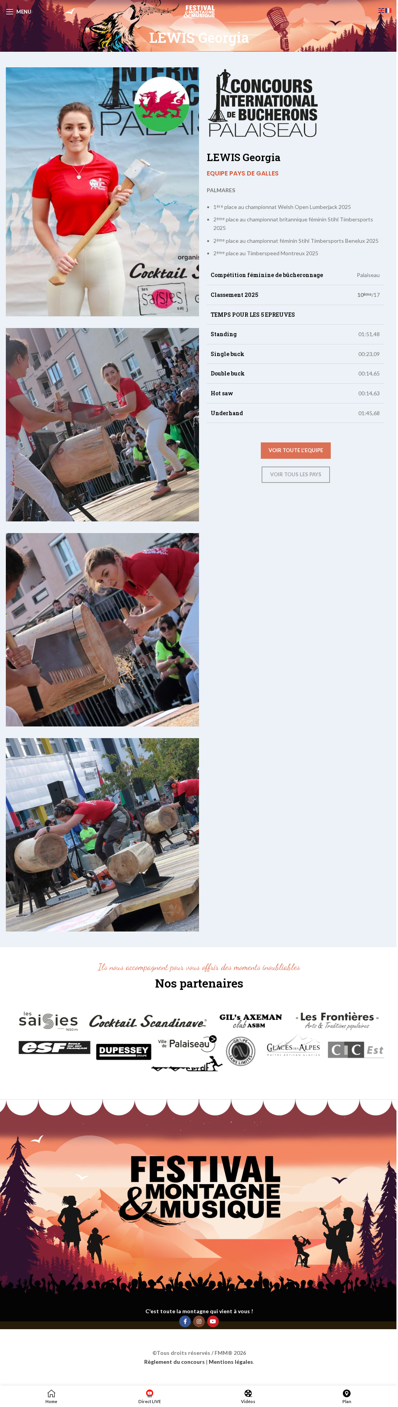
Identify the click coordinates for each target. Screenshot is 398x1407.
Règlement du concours (174, 1361)
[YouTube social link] (213, 1321)
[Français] (388, 10)
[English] (381, 10)
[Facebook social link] (185, 1321)
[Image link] (199, 1040)
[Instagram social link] (199, 1321)
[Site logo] (199, 11)
